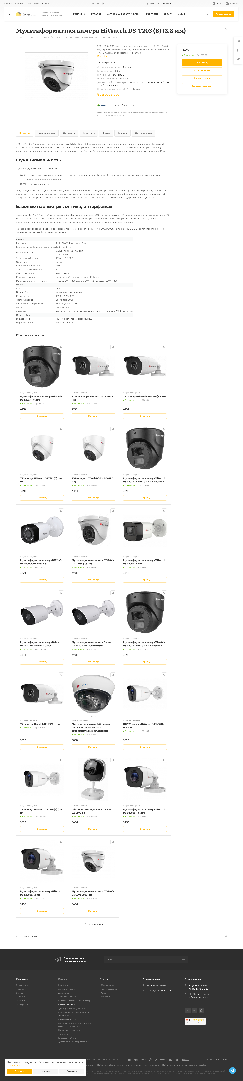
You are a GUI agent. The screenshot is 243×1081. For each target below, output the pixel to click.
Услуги (104, 979)
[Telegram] (97, 3)
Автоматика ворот (67, 989)
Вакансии (21, 997)
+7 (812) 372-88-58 (159, 3)
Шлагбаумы (63, 985)
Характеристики (46, 133)
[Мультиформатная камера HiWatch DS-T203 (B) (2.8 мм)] (56, 76)
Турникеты (63, 1034)
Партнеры (21, 989)
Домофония (63, 993)
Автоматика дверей (67, 997)
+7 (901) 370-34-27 (198, 988)
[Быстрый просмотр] (61, 347)
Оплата (106, 133)
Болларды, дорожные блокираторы (75, 1001)
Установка (105, 997)
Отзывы (19, 993)
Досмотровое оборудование (71, 1008)
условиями (15, 1065)
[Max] (103, 3)
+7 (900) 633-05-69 (156, 985)
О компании (22, 985)
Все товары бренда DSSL (122, 105)
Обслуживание (107, 985)
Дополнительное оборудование (73, 1042)
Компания (22, 979)
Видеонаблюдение (67, 1005)
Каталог (62, 979)
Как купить (89, 133)
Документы (69, 133)
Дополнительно (143, 133)
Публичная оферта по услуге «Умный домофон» (184, 1065)
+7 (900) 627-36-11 (198, 985)
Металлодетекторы (67, 1019)
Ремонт (103, 993)
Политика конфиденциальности (102, 1060)
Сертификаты (22, 1005)
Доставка (122, 133)
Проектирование (108, 989)
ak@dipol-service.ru (198, 997)
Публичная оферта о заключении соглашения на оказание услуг (128, 1065)
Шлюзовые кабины (67, 1038)
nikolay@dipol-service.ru (159, 990)
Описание (24, 133)
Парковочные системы (69, 1030)
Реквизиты (21, 1001)
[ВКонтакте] (92, 3)
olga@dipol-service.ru (199, 994)
